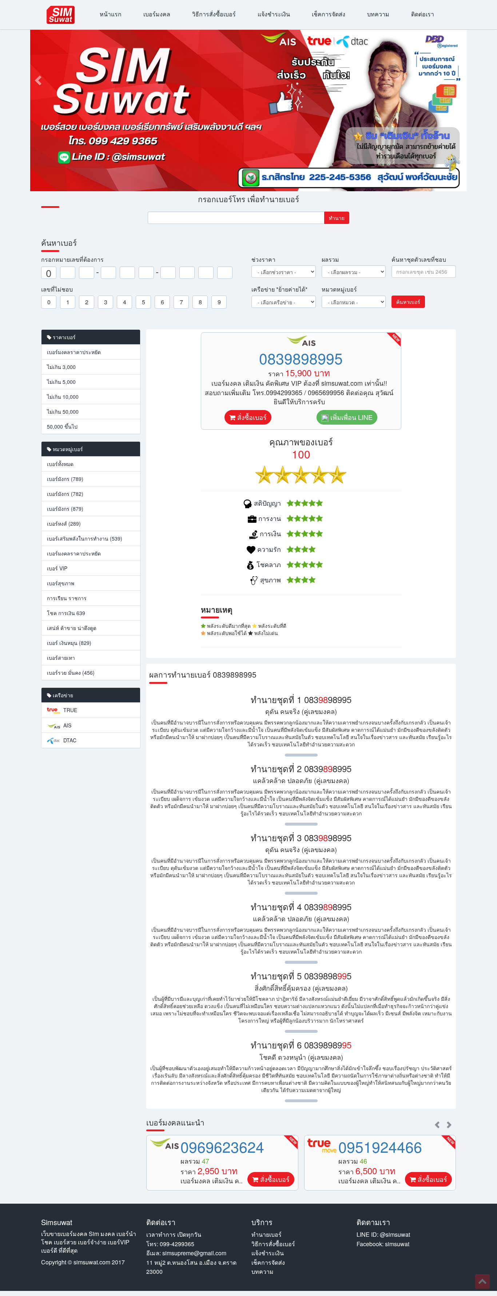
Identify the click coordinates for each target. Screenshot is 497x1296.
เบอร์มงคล (156, 14)
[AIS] (322, 1143)
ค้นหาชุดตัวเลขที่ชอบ (418, 260)
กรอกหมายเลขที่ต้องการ (72, 260)
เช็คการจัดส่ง (328, 14)
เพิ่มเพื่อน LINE (351, 417)
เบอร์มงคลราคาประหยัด (74, 352)
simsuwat (397, 1244)
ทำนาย (337, 217)
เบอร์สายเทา (61, 657)
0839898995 (301, 358)
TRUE (69, 710)
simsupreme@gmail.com (194, 1253)
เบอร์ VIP (57, 568)
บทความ (378, 14)
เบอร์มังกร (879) (65, 508)
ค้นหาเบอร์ (408, 301)
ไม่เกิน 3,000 (61, 366)
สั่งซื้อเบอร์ (251, 417)
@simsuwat (395, 1234)
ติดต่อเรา (422, 14)
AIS (66, 725)
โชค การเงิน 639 (66, 613)
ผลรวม (330, 260)
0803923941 (222, 1146)
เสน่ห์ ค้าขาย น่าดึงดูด (71, 627)
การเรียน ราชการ (67, 598)
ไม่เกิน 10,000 (63, 396)
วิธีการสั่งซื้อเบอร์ (214, 14)
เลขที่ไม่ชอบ (57, 289)
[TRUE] (164, 1145)
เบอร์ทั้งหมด (60, 464)
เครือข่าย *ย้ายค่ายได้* (279, 289)
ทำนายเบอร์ (266, 1234)
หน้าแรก (111, 14)
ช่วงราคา (263, 260)
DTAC (69, 740)
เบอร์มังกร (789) (65, 478)
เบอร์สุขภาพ (60, 583)
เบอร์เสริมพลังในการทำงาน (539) (84, 538)
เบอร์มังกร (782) (65, 493)
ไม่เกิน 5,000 (61, 381)
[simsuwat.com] (60, 14)
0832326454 (380, 1146)
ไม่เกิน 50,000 (63, 411)
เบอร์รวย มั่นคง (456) (71, 672)
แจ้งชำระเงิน (274, 14)
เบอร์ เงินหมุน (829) (69, 642)
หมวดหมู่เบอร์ (339, 289)
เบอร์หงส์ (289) (64, 523)
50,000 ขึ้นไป (62, 426)
